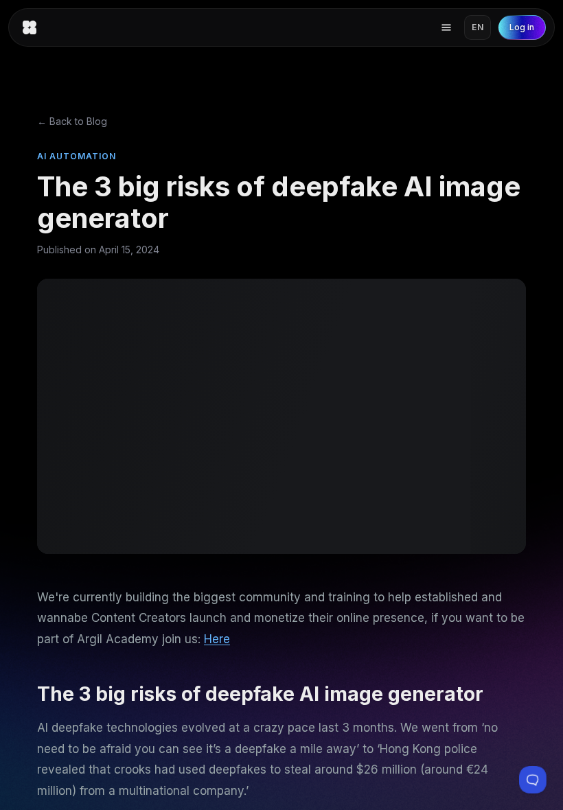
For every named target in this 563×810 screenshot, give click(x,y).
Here (217, 639)
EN (477, 27)
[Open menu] (446, 27)
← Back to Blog (72, 121)
